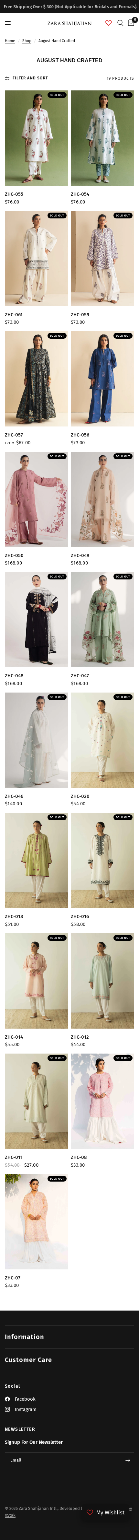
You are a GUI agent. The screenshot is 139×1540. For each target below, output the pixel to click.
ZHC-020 (80, 796)
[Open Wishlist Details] (108, 23)
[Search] (120, 23)
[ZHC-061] (36, 258)
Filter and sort (30, 78)
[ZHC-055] (36, 138)
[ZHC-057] (36, 378)
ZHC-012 (80, 1037)
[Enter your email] (127, 1460)
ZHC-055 (14, 194)
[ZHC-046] (36, 740)
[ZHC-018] (36, 860)
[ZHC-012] (102, 981)
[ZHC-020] (102, 740)
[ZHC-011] (36, 1101)
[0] (130, 23)
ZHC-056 (80, 435)
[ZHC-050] (36, 499)
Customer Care (28, 1360)
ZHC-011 (14, 1157)
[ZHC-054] (102, 138)
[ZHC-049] (102, 499)
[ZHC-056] (102, 378)
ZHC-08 (79, 1157)
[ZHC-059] (102, 258)
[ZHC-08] (102, 1101)
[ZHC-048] (36, 619)
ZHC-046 (14, 796)
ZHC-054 (80, 194)
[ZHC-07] (36, 1221)
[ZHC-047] (102, 619)
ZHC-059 (80, 315)
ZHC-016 (80, 916)
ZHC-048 (14, 676)
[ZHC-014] (36, 981)
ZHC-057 (14, 435)
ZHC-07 (12, 1278)
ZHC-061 (14, 315)
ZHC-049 (80, 555)
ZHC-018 (14, 916)
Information (24, 1337)
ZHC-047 (80, 676)
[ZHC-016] (102, 860)
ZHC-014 (14, 1037)
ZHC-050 (14, 555)
